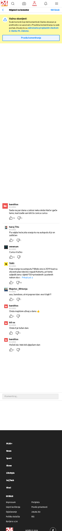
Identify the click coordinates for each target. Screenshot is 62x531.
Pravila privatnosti (39, 507)
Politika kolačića (13, 516)
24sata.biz (35, 512)
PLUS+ (9, 443)
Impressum (11, 502)
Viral (8, 487)
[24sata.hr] (4, 3)
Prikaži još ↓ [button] (27, 277)
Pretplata (35, 502)
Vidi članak (55, 10)
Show (9, 465)
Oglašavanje (11, 512)
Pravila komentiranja (31, 38)
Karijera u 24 (11, 521)
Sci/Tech (10, 480)
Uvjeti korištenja (13, 507)
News (9, 451)
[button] (13, 4)
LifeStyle (10, 473)
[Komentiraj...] (30, 396)
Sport (9, 458)
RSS (32, 516)
